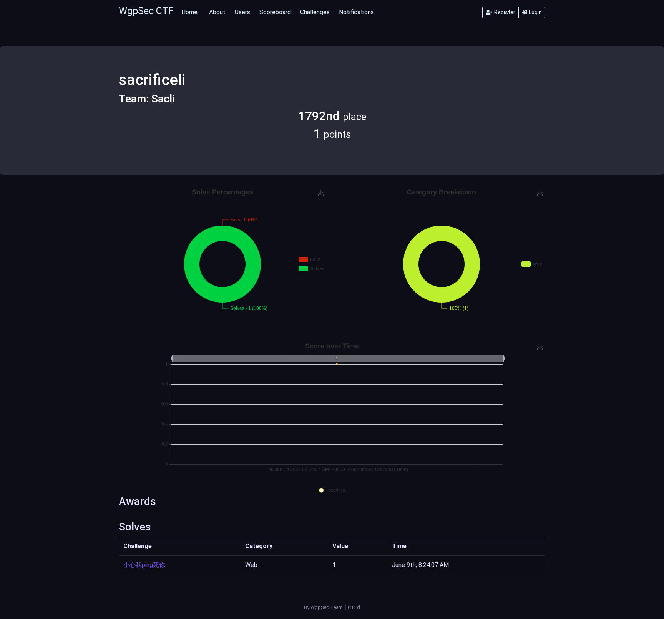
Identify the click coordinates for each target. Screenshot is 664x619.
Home (189, 12)
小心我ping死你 (144, 565)
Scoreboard (275, 12)
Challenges (315, 12)
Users (242, 12)
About (217, 12)
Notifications (356, 12)
